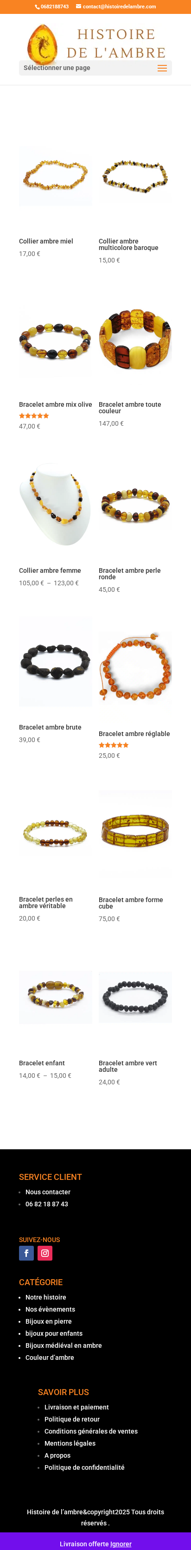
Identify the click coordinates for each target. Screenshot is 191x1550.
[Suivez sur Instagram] (45, 1253)
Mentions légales (70, 1443)
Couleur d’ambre (49, 1357)
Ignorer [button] (121, 1544)
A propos (57, 1455)
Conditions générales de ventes (91, 1431)
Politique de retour (72, 1419)
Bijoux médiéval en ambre (63, 1345)
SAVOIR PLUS (63, 1392)
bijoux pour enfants (54, 1333)
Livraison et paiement (77, 1407)
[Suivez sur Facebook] (26, 1253)
